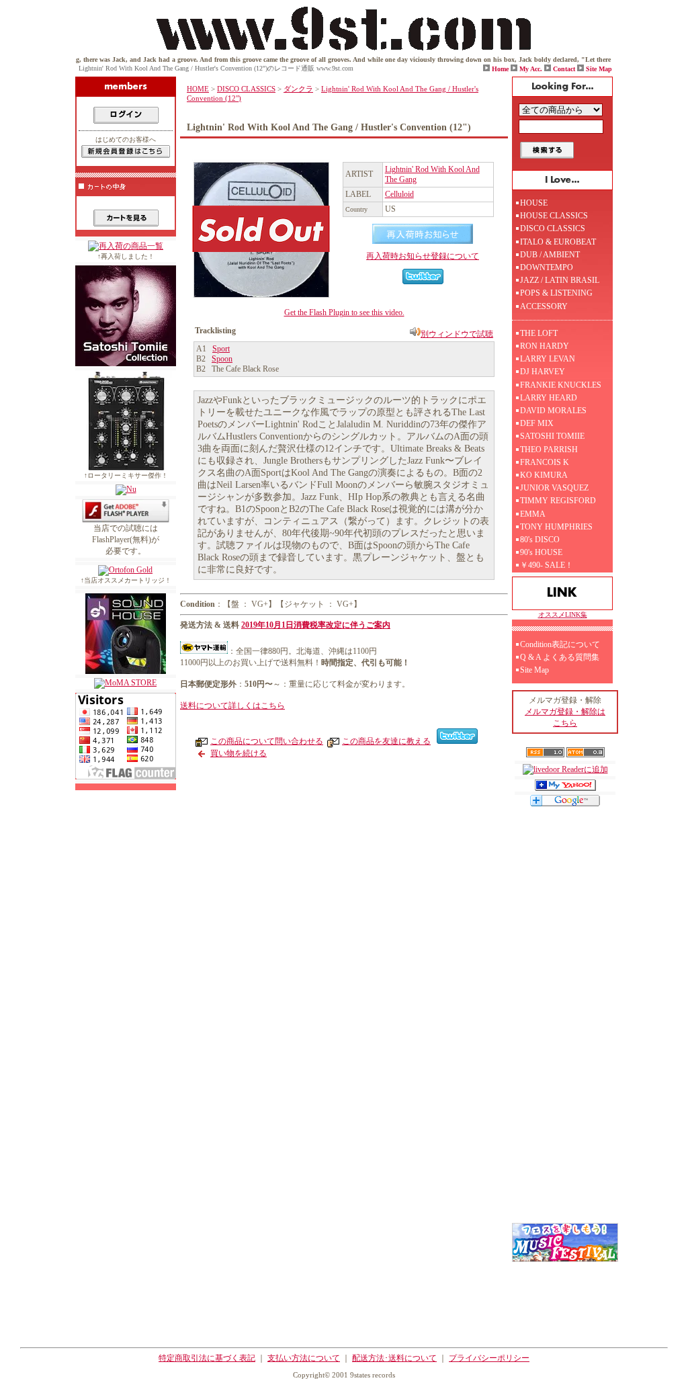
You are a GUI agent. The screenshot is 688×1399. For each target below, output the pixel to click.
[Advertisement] (347, 867)
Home (500, 69)
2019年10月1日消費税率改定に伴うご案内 (315, 625)
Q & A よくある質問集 (559, 657)
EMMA (533, 514)
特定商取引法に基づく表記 (207, 1358)
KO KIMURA (544, 475)
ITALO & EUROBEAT (558, 242)
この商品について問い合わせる (266, 741)
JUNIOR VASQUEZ (554, 488)
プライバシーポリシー (489, 1358)
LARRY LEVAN (547, 359)
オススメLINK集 (562, 614)
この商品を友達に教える (386, 741)
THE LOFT (539, 333)
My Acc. (530, 69)
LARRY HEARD (548, 397)
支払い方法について (303, 1358)
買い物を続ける (238, 753)
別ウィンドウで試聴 (457, 334)
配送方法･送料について (394, 1358)
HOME (198, 89)
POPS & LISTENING (556, 293)
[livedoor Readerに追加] (565, 769)
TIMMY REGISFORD (558, 500)
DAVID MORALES (553, 410)
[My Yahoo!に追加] (565, 788)
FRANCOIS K (544, 462)
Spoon (222, 359)
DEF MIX (537, 423)
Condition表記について (560, 644)
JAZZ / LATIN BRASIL (559, 280)
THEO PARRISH (549, 449)
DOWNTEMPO (546, 267)
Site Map (599, 69)
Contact (564, 69)
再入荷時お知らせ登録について (422, 256)
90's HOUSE (541, 552)
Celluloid (399, 194)
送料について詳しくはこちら (232, 705)
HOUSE (534, 203)
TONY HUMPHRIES (556, 527)
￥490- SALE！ (546, 565)
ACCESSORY (544, 306)
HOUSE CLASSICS (554, 215)
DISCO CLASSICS (246, 89)
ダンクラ (298, 89)
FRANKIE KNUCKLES (560, 385)
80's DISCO (540, 539)
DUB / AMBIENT (550, 254)
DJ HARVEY (542, 371)
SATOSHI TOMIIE (552, 436)
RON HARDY (544, 346)
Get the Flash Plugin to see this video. (344, 312)
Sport (221, 348)
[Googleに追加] (565, 803)
